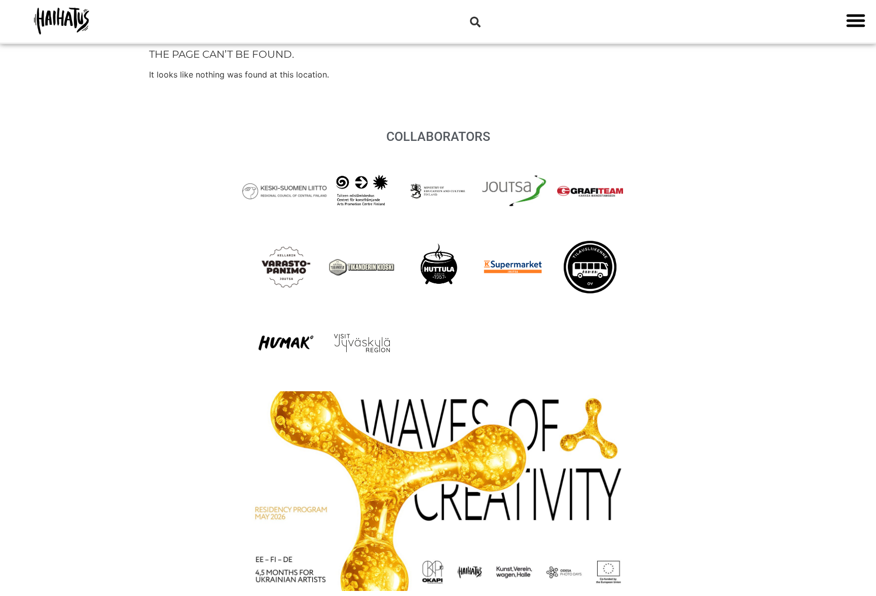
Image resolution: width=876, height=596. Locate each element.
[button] (856, 20)
